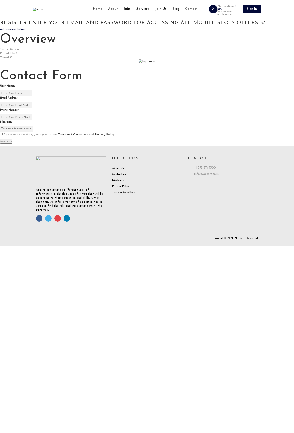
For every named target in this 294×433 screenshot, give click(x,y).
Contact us (119, 174)
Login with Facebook (13, 324)
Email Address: (9, 97)
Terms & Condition (123, 192)
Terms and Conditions (73, 134)
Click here (236, 396)
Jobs (127, 9)
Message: (6, 121)
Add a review (8, 29)
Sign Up (33, 303)
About (113, 9)
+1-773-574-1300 (205, 167)
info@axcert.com (206, 174)
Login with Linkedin (12, 332)
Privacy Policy (105, 134)
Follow (21, 29)
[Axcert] (61, 10)
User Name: (7, 85)
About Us (118, 168)
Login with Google (11, 328)
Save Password (9, 314)
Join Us (161, 9)
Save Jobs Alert (9, 373)
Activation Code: (10, 418)
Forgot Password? (12, 303)
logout (79, 252)
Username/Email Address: (15, 274)
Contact (191, 9)
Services (142, 9)
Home (97, 9)
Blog (175, 9)
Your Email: (7, 406)
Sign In (252, 9)
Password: (6, 286)
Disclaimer (118, 180)
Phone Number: (9, 109)
